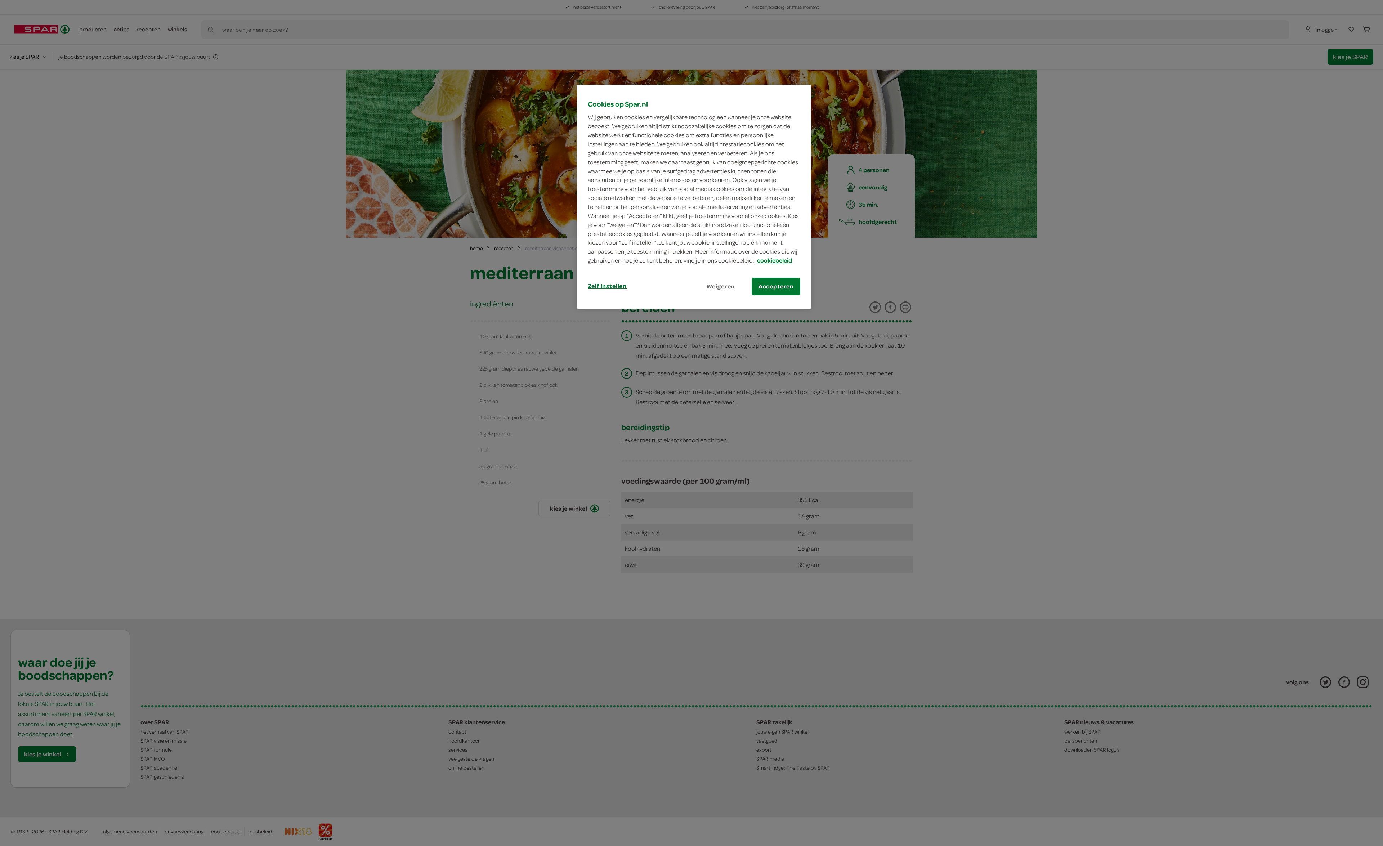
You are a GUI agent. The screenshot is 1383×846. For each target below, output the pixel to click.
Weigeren (720, 286)
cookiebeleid (774, 260)
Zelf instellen (607, 286)
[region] (694, 197)
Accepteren (776, 286)
